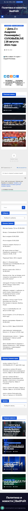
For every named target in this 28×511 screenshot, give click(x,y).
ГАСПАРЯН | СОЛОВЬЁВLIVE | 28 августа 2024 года (18, 83)
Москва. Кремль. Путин (9, 427)
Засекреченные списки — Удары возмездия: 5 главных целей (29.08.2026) (13, 337)
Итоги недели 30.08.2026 (11, 240)
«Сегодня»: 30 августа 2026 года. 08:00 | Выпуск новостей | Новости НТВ (13, 284)
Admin (16, 434)
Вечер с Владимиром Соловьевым (12, 442)
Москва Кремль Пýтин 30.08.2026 (13, 228)
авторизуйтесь (22, 167)
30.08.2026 (8, 434)
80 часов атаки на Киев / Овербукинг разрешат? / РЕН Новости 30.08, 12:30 (12, 252)
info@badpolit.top (21, 508)
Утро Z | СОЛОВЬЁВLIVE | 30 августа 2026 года (13, 124)
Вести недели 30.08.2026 (11, 236)
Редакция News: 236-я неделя (12, 258)
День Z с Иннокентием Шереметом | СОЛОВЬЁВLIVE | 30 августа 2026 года (13, 263)
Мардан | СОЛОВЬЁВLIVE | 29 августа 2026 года (13, 141)
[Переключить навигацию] (15, 17)
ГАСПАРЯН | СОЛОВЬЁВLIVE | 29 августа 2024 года (9, 83)
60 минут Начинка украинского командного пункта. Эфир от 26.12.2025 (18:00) (14, 370)
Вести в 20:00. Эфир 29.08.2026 (13, 326)
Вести (5, 462)
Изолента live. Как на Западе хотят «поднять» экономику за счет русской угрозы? (14, 277)
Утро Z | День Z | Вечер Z (18, 25)
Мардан (6, 137)
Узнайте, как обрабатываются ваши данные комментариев (11, 184)
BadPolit (11, 508)
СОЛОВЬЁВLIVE (8, 25)
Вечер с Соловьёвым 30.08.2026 (13, 232)
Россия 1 (19, 427)
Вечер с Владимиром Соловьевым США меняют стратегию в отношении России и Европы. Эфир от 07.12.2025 (13, 380)
